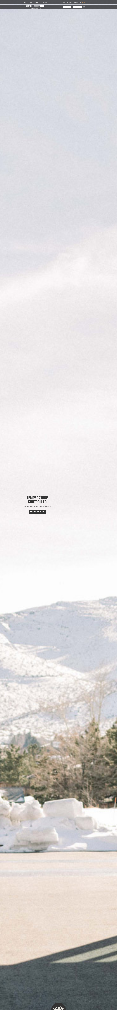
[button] (84, 7)
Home (25, 2)
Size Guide (37, 2)
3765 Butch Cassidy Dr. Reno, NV (69, 2)
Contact (45, 2)
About (30, 2)
